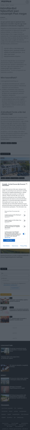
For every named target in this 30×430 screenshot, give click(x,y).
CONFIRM (9, 240)
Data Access (15, 245)
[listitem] (15, 212)
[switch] (24, 215)
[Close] (27, 184)
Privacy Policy (23, 245)
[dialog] (15, 215)
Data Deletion (6, 245)
